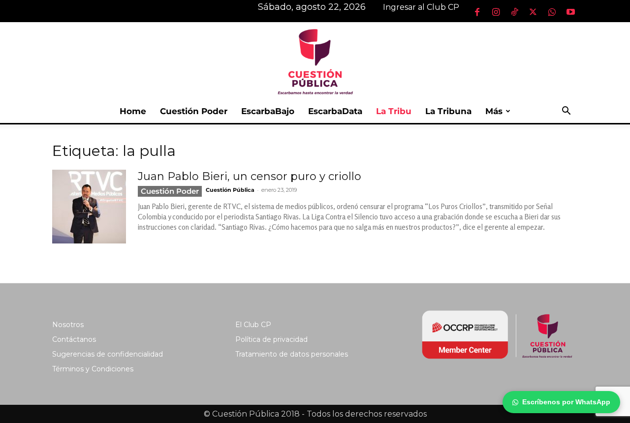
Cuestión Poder (193, 111)
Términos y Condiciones (92, 368)
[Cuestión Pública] (315, 60)
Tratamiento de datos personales (291, 354)
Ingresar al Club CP (421, 7)
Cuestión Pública (230, 189)
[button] (566, 112)
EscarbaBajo (267, 111)
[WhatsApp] (551, 12)
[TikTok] (514, 12)
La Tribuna (448, 111)
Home (133, 111)
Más (494, 111)
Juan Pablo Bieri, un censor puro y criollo (249, 176)
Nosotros (68, 324)
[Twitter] (533, 12)
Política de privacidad (271, 339)
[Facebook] (477, 12)
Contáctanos (74, 339)
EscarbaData (335, 111)
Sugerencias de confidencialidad (107, 354)
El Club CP (253, 324)
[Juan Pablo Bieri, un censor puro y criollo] (89, 206)
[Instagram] (495, 12)
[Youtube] (570, 12)
